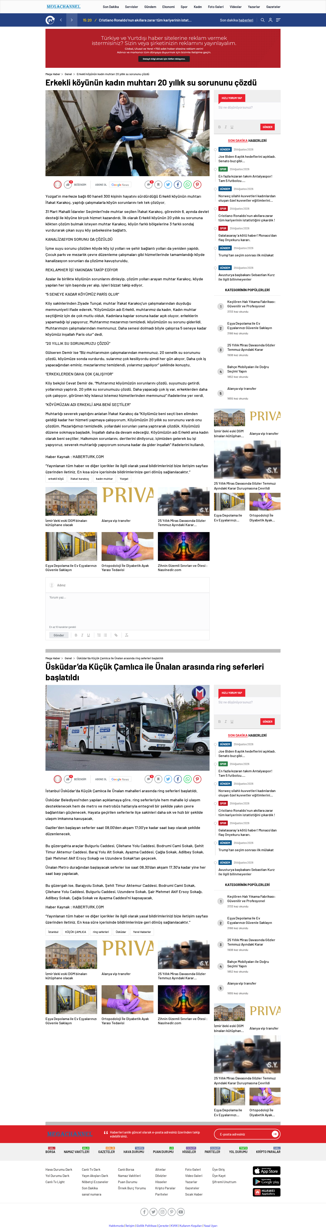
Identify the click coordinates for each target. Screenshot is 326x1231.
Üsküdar (121, 932)
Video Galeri (193, 1176)
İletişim (130, 1225)
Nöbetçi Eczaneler (95, 1182)
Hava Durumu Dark (58, 1169)
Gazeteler (273, 7)
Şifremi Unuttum (224, 1182)
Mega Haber (52, 74)
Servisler (131, 7)
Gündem (150, 7)
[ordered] (99, 635)
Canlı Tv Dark (91, 1169)
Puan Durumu (163, 1150)
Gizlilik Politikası (146, 1225)
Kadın (198, 7)
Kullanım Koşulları (191, 1225)
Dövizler (161, 1176)
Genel (68, 74)
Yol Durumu (238, 1150)
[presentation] (60, 20)
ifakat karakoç (80, 478)
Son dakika (236, 20)
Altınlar (160, 1169)
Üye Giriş (218, 1169)
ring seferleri (101, 932)
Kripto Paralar (268, 1150)
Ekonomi (168, 7)
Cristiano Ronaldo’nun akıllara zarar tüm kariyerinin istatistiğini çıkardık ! (145, 20)
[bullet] (105, 635)
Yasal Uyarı (210, 1225)
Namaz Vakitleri (76, 1150)
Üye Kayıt (219, 1176)
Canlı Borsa (126, 1169)
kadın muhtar (104, 478)
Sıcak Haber (194, 1194)
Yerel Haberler (142, 932)
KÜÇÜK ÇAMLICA (75, 932)
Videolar (236, 7)
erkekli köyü (56, 478)
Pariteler (212, 1150)
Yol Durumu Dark (57, 1176)
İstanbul (53, 932)
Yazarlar (254, 7)
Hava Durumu (134, 1150)
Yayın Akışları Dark (95, 1176)
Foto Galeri (216, 7)
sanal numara (91, 1194)
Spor (184, 7)
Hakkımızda (116, 1225)
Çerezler (163, 1225)
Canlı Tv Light (55, 1182)
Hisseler (189, 1150)
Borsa (50, 1150)
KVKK (174, 1225)
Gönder (59, 635)
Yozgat (124, 478)
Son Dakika (111, 7)
